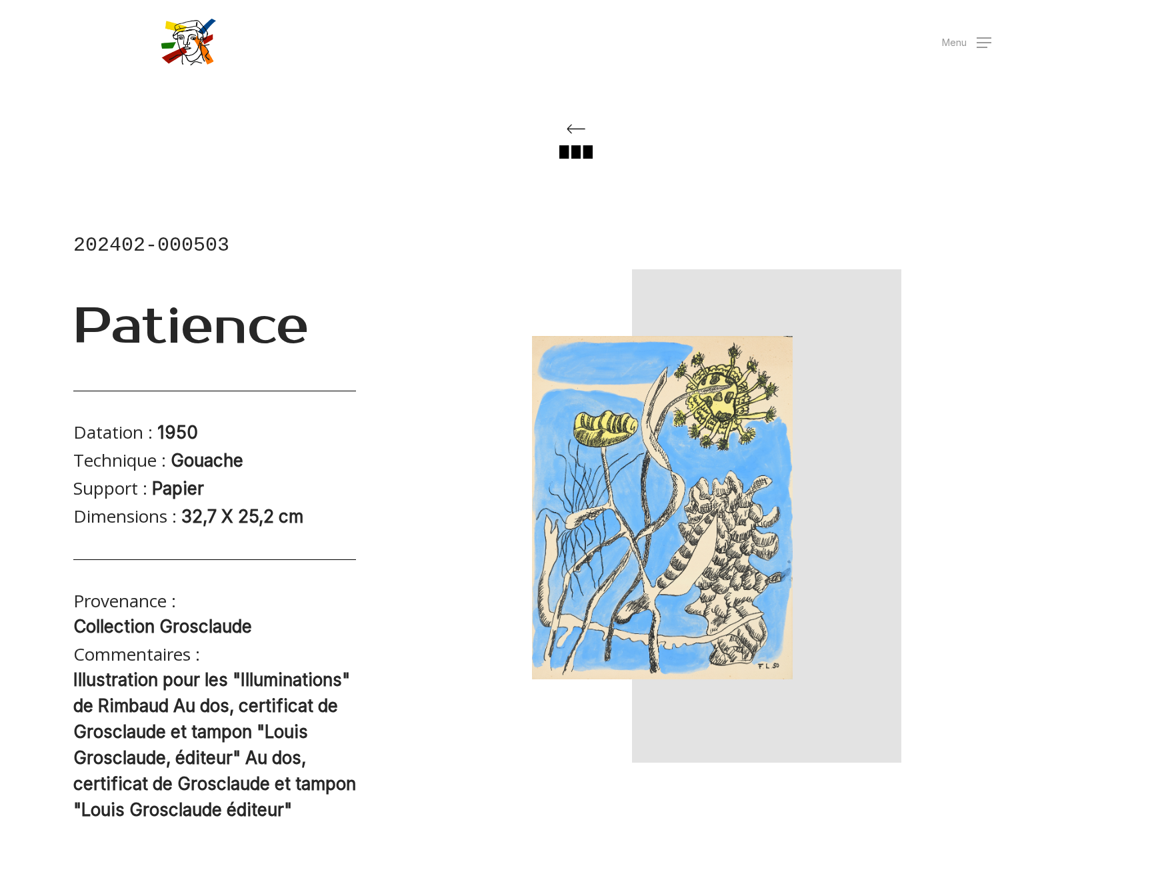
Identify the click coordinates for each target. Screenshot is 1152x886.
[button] (966, 42)
